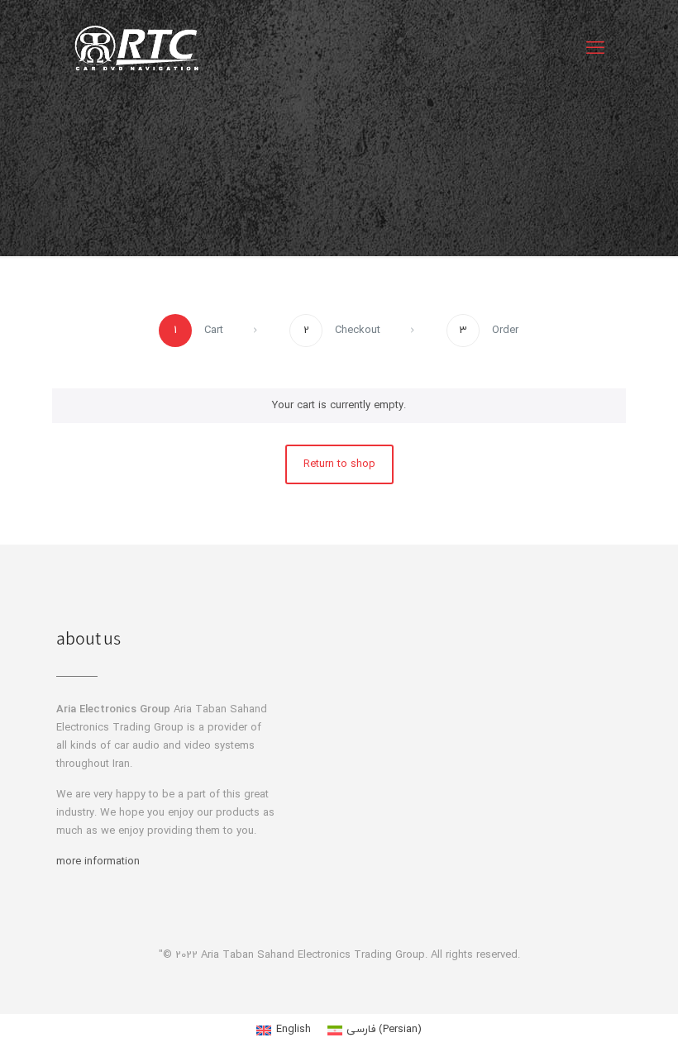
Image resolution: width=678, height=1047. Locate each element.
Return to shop (339, 464)
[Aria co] (137, 49)
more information (98, 861)
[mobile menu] (595, 50)
